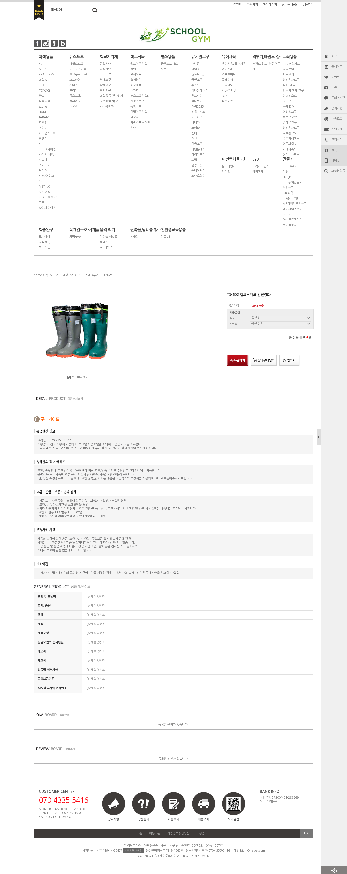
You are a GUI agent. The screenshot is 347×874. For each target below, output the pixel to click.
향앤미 (43, 138)
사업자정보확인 (133, 850)
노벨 (194, 159)
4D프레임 (289, 85)
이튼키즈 (196, 117)
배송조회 (336, 118)
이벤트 (335, 77)
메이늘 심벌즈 (108, 236)
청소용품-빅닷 (109, 101)
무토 (163, 69)
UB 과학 (288, 193)
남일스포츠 (76, 63)
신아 (133, 127)
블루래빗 (196, 165)
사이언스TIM (47, 133)
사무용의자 (107, 106)
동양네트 (135, 106)
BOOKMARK (39, 10)
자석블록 (44, 242)
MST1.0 (44, 186)
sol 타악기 (106, 247)
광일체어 (105, 63)
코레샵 (195, 127)
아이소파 (227, 69)
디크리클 (105, 74)
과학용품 (46, 57)
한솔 (41, 95)
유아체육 (229, 57)
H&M (42, 111)
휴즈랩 (195, 85)
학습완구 (46, 230)
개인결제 (336, 129)
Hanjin (287, 177)
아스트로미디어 (292, 219)
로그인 (237, 4)
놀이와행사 (229, 166)
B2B (255, 159)
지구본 (287, 101)
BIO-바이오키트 (49, 197)
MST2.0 (44, 192)
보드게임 (44, 247)
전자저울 (105, 90)
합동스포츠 (137, 101)
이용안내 (202, 833)
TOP (306, 833)
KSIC (42, 85)
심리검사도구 (291, 79)
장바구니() (289, 4)
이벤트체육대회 (234, 159)
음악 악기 (107, 230)
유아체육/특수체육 (234, 63)
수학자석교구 (291, 138)
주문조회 (307, 4)
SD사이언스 (46, 175)
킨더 (194, 133)
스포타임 (75, 79)
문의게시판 (338, 97)
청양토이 (288, 69)
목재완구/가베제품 (84, 230)
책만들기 (288, 187)
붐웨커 (104, 242)
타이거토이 (198, 154)
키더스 (73, 85)
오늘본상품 (338, 170)
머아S (42, 127)
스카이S (44, 165)
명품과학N (289, 143)
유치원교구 (200, 57)
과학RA (44, 79)
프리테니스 (76, 90)
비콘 (334, 56)
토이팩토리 (290, 225)
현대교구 (105, 79)
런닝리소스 (290, 95)
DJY (224, 95)
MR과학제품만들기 (295, 203)
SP (40, 143)
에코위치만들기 (292, 182)
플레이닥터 (198, 170)
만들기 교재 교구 (293, 90)
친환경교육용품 (173, 230)
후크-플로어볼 (78, 74)
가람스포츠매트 (140, 122)
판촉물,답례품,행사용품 (145, 230)
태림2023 (197, 106)
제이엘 (226, 171)
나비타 (195, 122)
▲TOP (334, 870)
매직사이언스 (260, 166)
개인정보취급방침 (178, 833)
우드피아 (196, 95)
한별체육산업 (138, 111)
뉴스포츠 (76, 57)
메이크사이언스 (48, 149)
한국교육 (196, 143)
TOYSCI (44, 90)
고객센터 (336, 139)
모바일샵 (233, 819)
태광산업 (105, 69)
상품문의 (143, 819)
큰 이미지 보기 (79, 377)
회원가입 (252, 4)
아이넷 (195, 69)
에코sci (165, 236)
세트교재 (288, 74)
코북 (41, 202)
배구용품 (135, 85)
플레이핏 (75, 101)
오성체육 (135, 74)
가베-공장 (75, 236)
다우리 (134, 117)
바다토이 (196, 101)
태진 (285, 171)
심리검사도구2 (292, 127)
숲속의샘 (44, 101)
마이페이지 (270, 4)
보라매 (43, 170)
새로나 (43, 159)
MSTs (42, 69)
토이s (286, 214)
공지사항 (336, 108)
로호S (42, 122)
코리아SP (227, 85)
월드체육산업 (138, 63)
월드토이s (197, 74)
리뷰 (334, 87)
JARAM (44, 117)
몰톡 (334, 150)
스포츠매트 (229, 74)
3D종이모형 (290, 198)
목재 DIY (288, 106)
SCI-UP (43, 63)
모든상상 (44, 236)
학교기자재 (109, 57)
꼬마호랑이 (198, 175)
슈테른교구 (290, 122)
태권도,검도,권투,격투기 (266, 66)
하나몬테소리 (199, 90)
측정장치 (135, 79)
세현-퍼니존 (229, 90)
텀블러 (134, 236)
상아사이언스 (47, 208)
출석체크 (336, 66)
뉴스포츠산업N (139, 95)
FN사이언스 (46, 74)
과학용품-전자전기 (111, 95)
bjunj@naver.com (252, 850)
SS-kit (43, 181)
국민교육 (196, 79)
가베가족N (289, 149)
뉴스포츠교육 (77, 69)
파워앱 (335, 160)
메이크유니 (290, 166)
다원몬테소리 (199, 149)
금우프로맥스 (169, 63)
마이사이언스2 (292, 209)
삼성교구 (105, 85)
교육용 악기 (290, 133)
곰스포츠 (75, 95)
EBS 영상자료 (291, 63)
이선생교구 (290, 111)
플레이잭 (227, 79)
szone (43, 106)
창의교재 (257, 171)
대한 (194, 138)
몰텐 (133, 69)
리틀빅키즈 (198, 111)
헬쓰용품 (168, 57)
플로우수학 (290, 117)
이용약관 (154, 833)
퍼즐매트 (227, 101)
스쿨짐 (73, 106)
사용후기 (173, 819)
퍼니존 (195, 63)
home (38, 275)
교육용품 (290, 57)
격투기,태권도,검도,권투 (267, 57)
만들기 (288, 159)
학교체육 (137, 57)
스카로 (134, 90)
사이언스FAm (48, 154)
